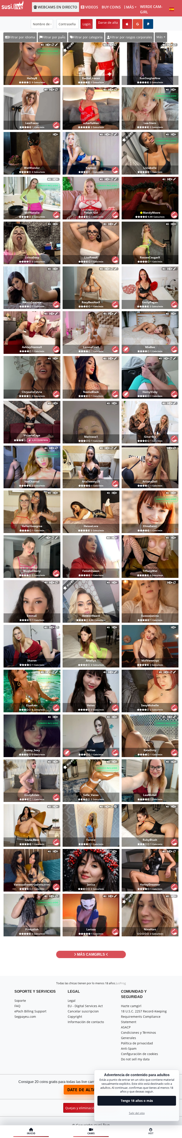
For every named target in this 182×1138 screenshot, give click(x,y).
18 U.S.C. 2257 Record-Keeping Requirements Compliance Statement (144, 1016)
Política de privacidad (137, 1043)
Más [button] (159, 37)
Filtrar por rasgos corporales (131, 37)
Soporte (20, 1000)
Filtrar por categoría (88, 37)
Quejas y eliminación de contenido (91, 1108)
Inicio (31, 1133)
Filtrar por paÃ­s (53, 37)
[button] (172, 9)
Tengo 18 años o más (137, 1101)
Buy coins (111, 7)
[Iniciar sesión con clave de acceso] (127, 24)
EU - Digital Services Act (85, 1006)
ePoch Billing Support (30, 1011)
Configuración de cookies (139, 1054)
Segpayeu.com (25, 1016)
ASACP (126, 1027)
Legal (71, 1000)
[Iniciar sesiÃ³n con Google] (137, 24)
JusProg (121, 983)
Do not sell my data (135, 1059)
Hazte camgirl (131, 1006)
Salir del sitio (137, 1113)
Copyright (75, 1016)
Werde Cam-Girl (151, 9)
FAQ (17, 1006)
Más (130, 7)
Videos (91, 7)
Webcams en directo (57, 7)
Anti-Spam (128, 1048)
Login (87, 24)
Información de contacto (86, 1022)
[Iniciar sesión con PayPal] (148, 24)
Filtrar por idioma (22, 37)
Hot (151, 1133)
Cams (91, 1133)
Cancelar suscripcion (83, 1011)
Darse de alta (108, 22)
